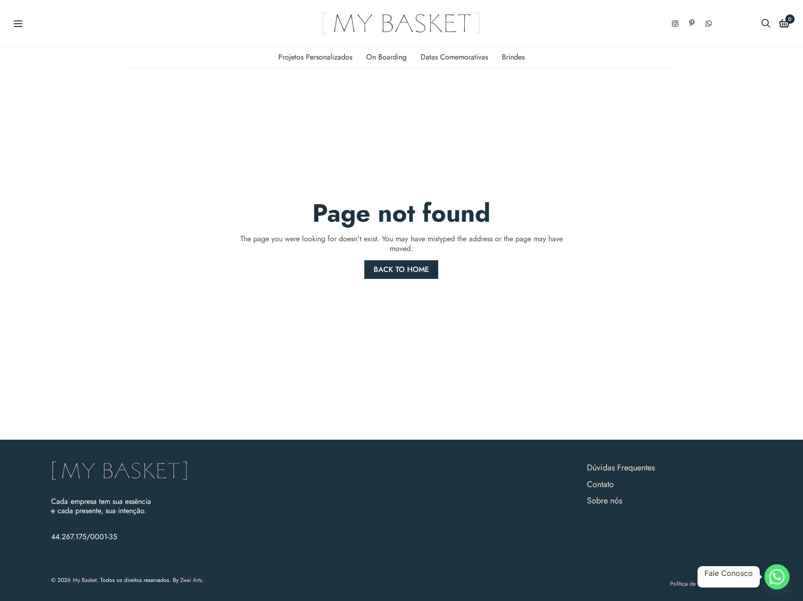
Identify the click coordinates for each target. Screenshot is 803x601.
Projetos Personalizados (315, 57)
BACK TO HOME (401, 269)
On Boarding (386, 57)
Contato (600, 484)
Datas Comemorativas (454, 57)
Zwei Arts (191, 580)
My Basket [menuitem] (85, 580)
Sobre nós (604, 501)
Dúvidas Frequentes (621, 468)
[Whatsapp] (777, 576)
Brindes (513, 57)
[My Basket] (401, 23)
